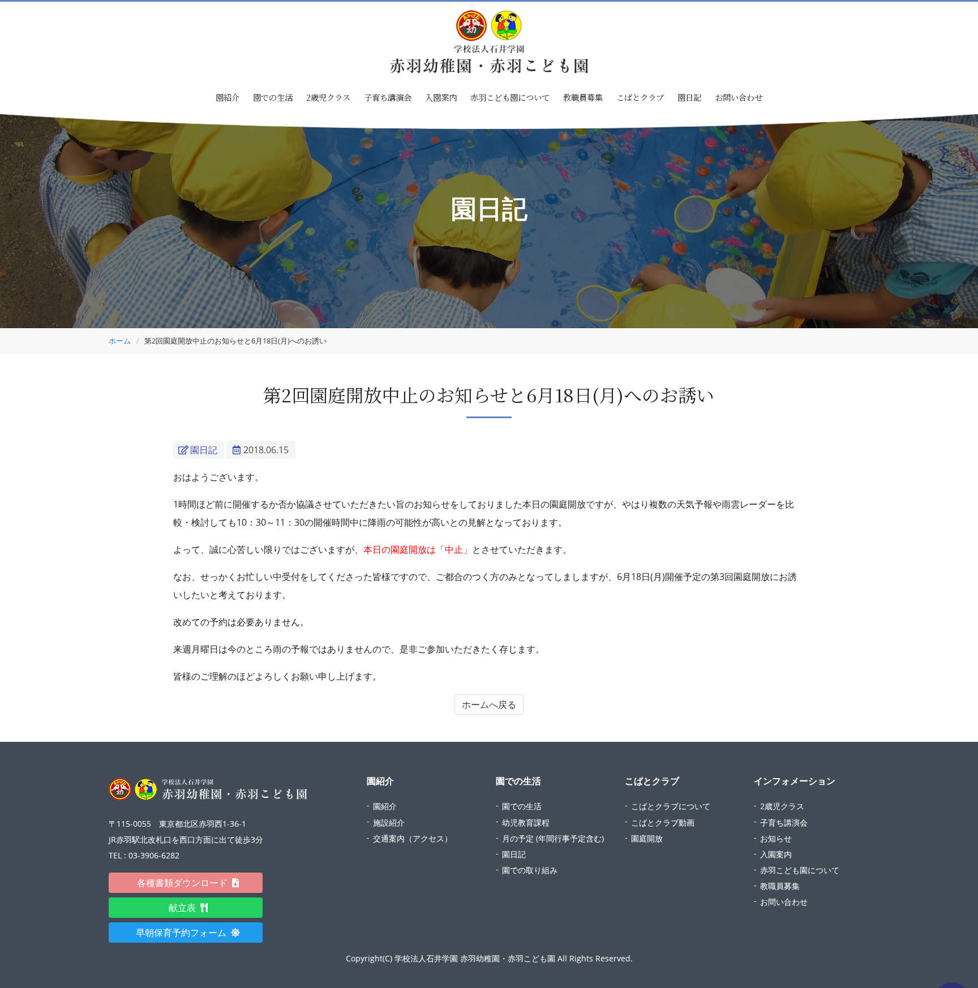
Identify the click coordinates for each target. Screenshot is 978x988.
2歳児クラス (328, 97)
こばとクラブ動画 (662, 822)
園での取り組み (529, 870)
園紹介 (385, 806)
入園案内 (441, 97)
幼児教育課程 (526, 822)
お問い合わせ (738, 97)
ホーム (120, 341)
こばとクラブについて (670, 806)
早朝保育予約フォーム (185, 932)
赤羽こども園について (510, 97)
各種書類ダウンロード (187, 883)
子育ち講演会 (387, 97)
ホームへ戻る (489, 704)
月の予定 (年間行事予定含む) (553, 838)
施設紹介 (389, 822)
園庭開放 (647, 838)
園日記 (689, 97)
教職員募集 (583, 97)
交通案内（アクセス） (412, 838)
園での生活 (522, 806)
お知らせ (776, 838)
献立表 (187, 907)
